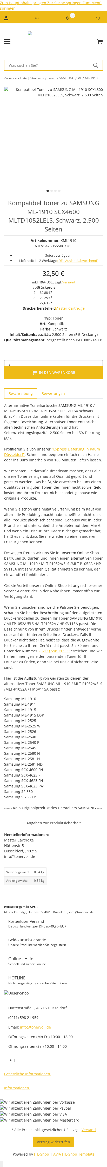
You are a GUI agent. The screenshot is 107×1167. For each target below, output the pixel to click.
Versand (68, 282)
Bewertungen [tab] (53, 393)
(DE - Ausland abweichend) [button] (77, 260)
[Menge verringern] (8, 354)
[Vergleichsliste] (67, 18)
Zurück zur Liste (15, 78)
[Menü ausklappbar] (7, 41)
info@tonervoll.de (35, 1027)
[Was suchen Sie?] (98, 65)
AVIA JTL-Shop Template (74, 1154)
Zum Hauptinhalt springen (23, 2)
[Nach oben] (1, 1164)
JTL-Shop (42, 1154)
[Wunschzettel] (98, 18)
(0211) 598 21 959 (54, 650)
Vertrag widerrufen (53, 1141)
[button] (37, 18)
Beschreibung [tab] (21, 393)
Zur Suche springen (65, 2)
